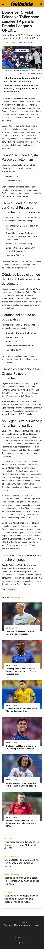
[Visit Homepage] (22, 3)
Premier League (11, 628)
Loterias (8, 838)
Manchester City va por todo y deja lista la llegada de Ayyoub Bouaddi (21, 784)
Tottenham (12, 589)
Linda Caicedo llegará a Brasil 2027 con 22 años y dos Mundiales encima (21, 862)
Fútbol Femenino (11, 856)
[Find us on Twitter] (23, 942)
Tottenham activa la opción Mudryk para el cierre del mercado (22, 79)
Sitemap (36, 925)
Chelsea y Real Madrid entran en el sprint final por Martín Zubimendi (21, 747)
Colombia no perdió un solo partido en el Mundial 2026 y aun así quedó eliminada (21, 880)
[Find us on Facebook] (19, 942)
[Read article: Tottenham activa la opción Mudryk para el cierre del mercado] (22, 616)
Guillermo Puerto (8, 42)
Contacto (24, 922)
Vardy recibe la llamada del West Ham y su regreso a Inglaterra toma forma (21, 823)
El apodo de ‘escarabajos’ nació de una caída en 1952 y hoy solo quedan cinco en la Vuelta (21, 898)
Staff (16, 922)
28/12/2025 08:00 (25, 42)
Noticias (8, 892)
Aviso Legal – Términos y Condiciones (17, 925)
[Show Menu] (3, 3)
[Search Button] (40, 3)
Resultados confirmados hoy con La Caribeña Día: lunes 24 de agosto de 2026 (21, 844)
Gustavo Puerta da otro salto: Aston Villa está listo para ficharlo (21, 710)
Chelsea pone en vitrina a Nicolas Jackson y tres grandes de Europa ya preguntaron (21, 88)
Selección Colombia (13, 874)
